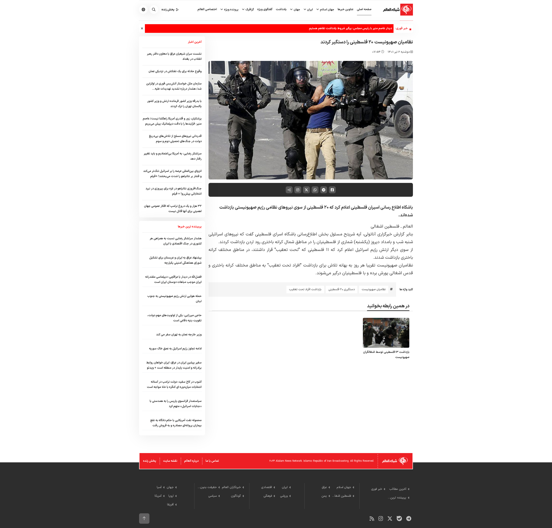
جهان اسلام (326, 9)
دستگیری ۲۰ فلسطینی (341, 289)
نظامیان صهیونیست (374, 289)
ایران (309, 9)
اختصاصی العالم (207, 9)
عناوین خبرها (345, 9)
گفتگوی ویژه (264, 9)
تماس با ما (212, 461)
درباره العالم (191, 461)
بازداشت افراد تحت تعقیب (305, 289)
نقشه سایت (170, 461)
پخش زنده (149, 461)
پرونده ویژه (230, 9)
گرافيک (249, 9)
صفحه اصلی (364, 9)
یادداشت (281, 9)
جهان (296, 9)
